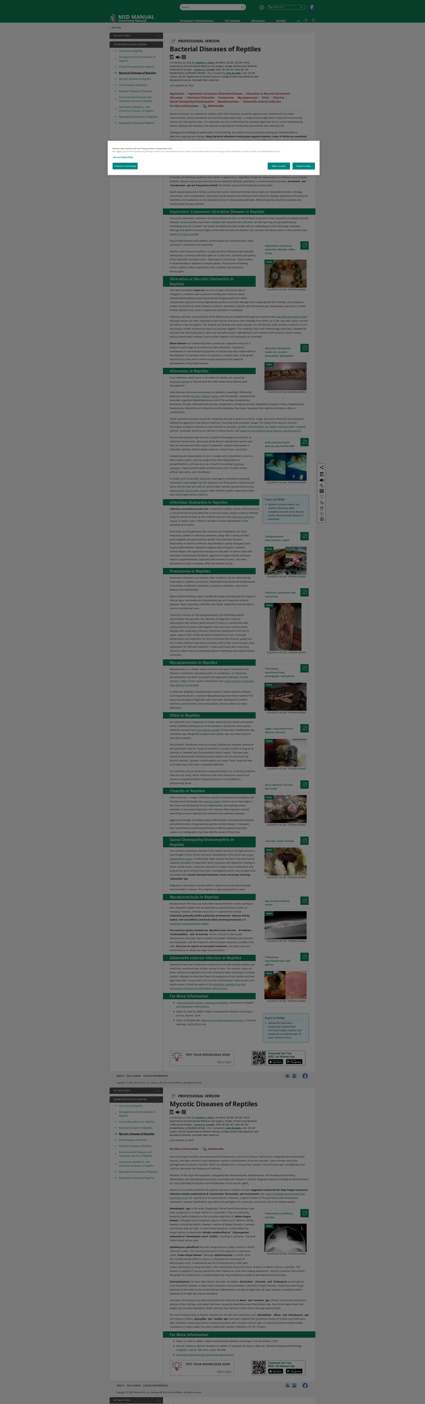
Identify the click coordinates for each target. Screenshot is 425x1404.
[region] (213, 157)
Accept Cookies (304, 166)
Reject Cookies (279, 166)
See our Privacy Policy (123, 157)
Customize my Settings (125, 166)
